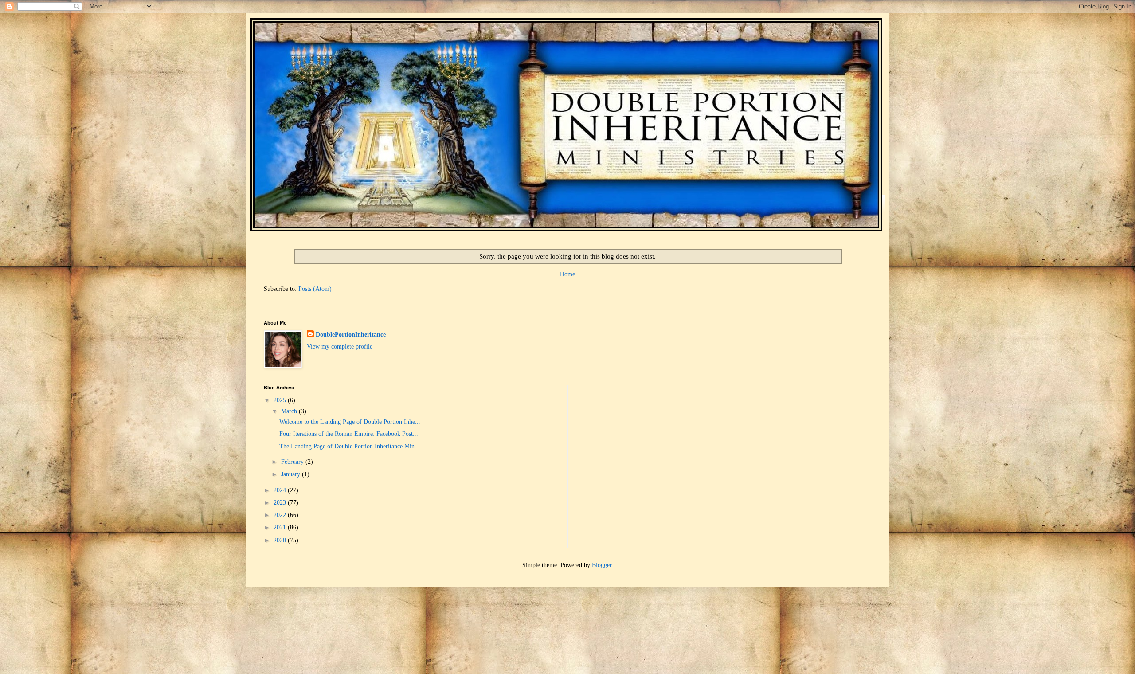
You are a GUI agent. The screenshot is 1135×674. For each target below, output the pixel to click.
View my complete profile (339, 346)
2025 (281, 400)
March (290, 411)
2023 (281, 502)
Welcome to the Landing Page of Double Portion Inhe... (349, 422)
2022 (281, 515)
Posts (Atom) (315, 289)
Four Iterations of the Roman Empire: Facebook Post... (348, 434)
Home (567, 274)
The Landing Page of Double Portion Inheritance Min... (349, 446)
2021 (281, 527)
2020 (281, 540)
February (293, 461)
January (291, 474)
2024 (281, 490)
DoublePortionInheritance (351, 334)
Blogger (601, 565)
